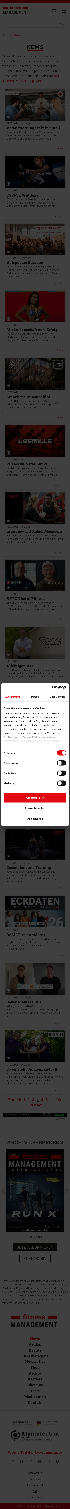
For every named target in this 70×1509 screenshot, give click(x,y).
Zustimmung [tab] (12, 696)
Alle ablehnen (35, 818)
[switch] (61, 763)
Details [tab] (35, 696)
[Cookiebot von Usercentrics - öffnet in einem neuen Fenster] (52, 688)
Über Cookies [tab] (57, 696)
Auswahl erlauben (35, 808)
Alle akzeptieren (35, 797)
